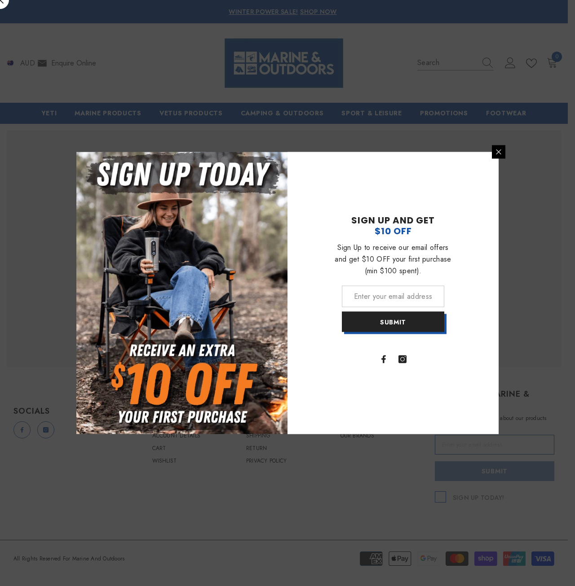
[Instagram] (402, 359)
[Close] (498, 152)
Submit (393, 321)
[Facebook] (383, 359)
